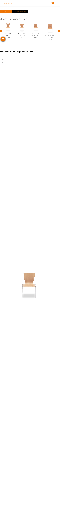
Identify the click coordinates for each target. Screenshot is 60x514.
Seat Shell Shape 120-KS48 (20, 35)
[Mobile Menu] (55, 3)
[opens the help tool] (3, 39)
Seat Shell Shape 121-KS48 (6, 35)
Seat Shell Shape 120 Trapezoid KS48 (35, 37)
